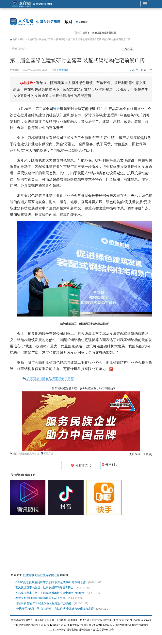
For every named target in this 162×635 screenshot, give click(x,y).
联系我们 (39, 620)
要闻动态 (61, 39)
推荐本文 (82, 465)
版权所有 (35, 625)
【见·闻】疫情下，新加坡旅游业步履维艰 (94, 32)
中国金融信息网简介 (22, 620)
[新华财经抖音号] (67, 497)
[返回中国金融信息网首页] (111, 369)
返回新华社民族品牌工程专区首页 (50, 378)
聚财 (68, 22)
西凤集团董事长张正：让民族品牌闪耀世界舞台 (44, 587)
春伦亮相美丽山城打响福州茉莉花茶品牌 (40, 598)
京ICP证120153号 (50, 625)
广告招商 (84, 620)
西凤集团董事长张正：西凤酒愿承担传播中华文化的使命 (50, 592)
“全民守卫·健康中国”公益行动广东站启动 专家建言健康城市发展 (54, 608)
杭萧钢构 (28, 575)
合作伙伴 (61, 620)
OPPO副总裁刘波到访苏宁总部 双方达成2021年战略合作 (50, 582)
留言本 (50, 620)
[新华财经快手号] (105, 497)
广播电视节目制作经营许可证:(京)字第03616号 (89, 629)
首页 (15, 39)
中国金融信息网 (22, 625)
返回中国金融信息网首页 (26, 453)
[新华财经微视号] (28, 497)
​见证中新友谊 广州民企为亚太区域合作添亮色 (43, 603)
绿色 (56, 109)
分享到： (111, 464)
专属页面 (32, 39)
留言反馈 (48, 453)
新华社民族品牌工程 (47, 575)
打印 (135, 69)
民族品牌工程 (46, 39)
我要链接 (73, 620)
